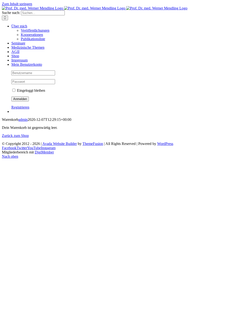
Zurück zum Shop (15, 136)
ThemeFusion (92, 144)
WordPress (165, 144)
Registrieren (20, 107)
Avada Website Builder (59, 144)
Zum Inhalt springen (17, 4)
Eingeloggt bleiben (30, 90)
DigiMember (44, 152)
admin (23, 120)
